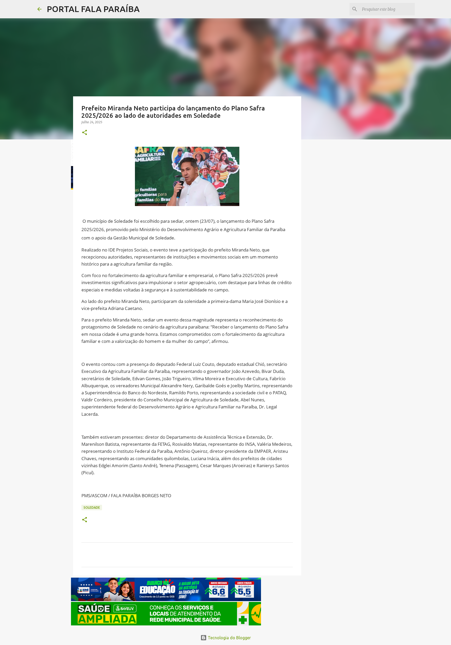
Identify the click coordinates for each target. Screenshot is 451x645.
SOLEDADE (92, 507)
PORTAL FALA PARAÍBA (93, 9)
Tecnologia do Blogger (229, 637)
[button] (84, 132)
